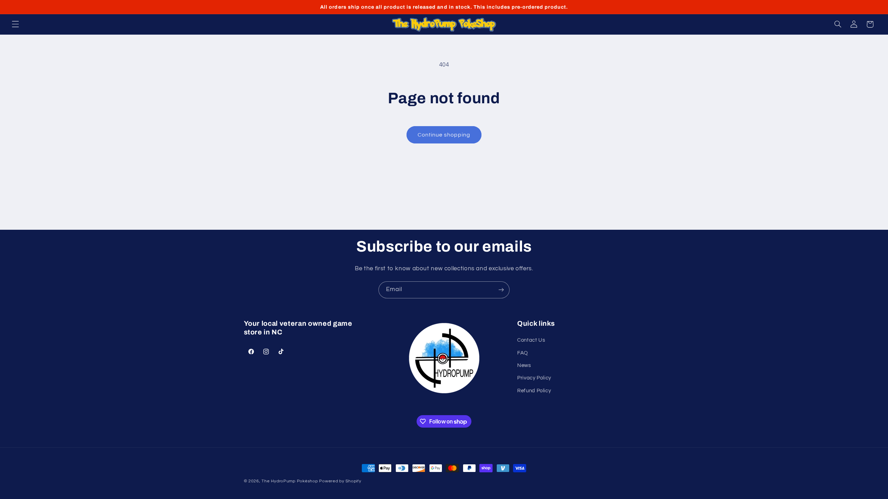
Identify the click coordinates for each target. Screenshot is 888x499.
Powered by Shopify (340, 481)
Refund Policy (534, 390)
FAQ (522, 353)
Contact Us (531, 340)
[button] (15, 24)
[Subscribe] (501, 289)
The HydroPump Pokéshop (290, 481)
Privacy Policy (534, 377)
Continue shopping (444, 135)
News (524, 365)
